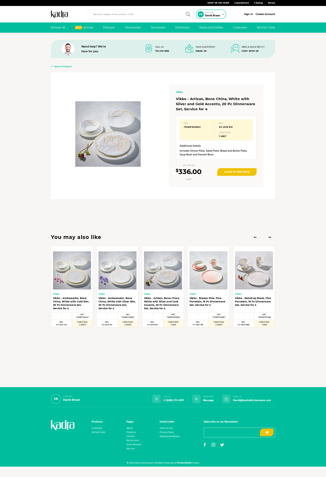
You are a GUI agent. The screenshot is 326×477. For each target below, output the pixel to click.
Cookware (240, 27)
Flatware (109, 27)
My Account (132, 440)
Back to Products (63, 66)
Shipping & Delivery (169, 436)
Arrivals (84, 27)
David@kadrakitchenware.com (252, 400)
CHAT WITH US (250, 51)
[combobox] (140, 14)
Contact (130, 436)
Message (208, 400)
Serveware (158, 27)
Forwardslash (184, 463)
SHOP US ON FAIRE (218, 3)
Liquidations (241, 3)
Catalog (258, 3)
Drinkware (182, 27)
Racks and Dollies (211, 27)
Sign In (248, 14)
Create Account (265, 14)
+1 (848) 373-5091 (173, 400)
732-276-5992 (162, 51)
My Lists (130, 448)
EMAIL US (201, 51)
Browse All (58, 27)
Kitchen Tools (266, 27)
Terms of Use (166, 428)
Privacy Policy (167, 432)
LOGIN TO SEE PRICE (237, 171)
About (271, 3)
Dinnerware (133, 27)
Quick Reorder (133, 444)
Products (131, 432)
